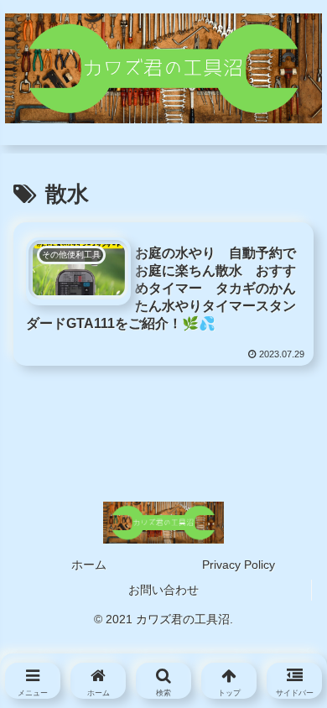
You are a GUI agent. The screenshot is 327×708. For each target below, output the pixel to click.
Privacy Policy (238, 564)
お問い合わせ (163, 589)
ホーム (88, 564)
